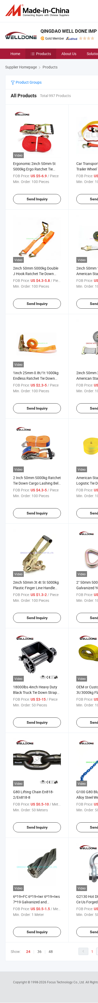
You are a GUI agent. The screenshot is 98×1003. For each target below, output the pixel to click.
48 (51, 951)
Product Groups (28, 82)
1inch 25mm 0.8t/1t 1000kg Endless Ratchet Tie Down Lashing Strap (36, 378)
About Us (68, 53)
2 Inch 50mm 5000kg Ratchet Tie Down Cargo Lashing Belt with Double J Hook (37, 483)
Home (15, 53)
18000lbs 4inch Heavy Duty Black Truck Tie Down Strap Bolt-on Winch (35, 692)
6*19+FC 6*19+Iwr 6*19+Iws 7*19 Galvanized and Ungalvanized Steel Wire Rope (37, 902)
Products (43, 53)
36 (39, 951)
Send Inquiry (37, 199)
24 (28, 952)
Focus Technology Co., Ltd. (66, 982)
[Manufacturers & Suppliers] (38, 10)
